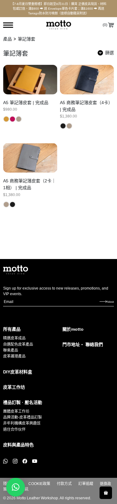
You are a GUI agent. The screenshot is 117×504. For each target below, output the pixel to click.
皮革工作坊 (14, 387)
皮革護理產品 (14, 356)
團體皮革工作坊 (16, 411)
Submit (110, 301)
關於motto (73, 329)
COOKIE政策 (39, 484)
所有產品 (12, 329)
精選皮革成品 (14, 338)
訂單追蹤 (85, 484)
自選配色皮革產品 (18, 344)
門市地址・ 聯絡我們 (82, 344)
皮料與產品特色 (18, 445)
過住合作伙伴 (14, 429)
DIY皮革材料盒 (17, 372)
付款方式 (64, 484)
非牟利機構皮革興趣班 (22, 423)
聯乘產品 (10, 350)
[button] (15, 487)
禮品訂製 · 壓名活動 (22, 402)
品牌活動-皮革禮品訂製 (22, 417)
